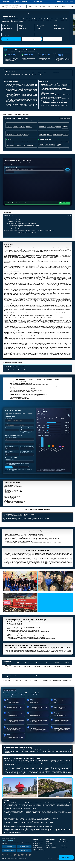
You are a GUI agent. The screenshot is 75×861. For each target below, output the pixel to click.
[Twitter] (15, 854)
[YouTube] (22, 854)
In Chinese (19, 491)
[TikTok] (26, 854)
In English (14, 491)
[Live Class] (19, 6)
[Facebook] (7, 854)
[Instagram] (3, 854)
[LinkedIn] (18, 854)
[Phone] (25, 6)
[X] (11, 854)
